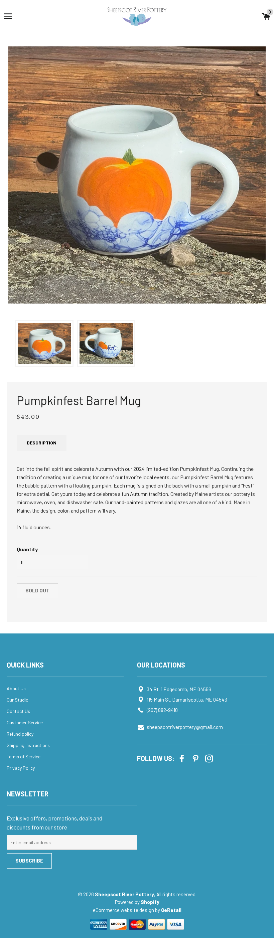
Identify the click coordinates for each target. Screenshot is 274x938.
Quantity (27, 549)
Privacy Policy (21, 768)
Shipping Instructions (28, 745)
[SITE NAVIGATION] (7, 16)
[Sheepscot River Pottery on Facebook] (182, 758)
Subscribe (29, 861)
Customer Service (25, 722)
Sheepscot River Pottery (124, 894)
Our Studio (17, 700)
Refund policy (20, 734)
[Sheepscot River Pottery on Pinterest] (196, 758)
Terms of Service (23, 756)
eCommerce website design (124, 910)
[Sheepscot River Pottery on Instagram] (210, 758)
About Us (16, 688)
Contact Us (18, 711)
